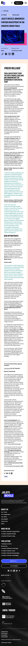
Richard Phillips (14, 303)
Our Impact (4, 519)
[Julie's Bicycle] (3, 3)
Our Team (4, 512)
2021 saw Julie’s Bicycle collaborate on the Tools (14, 153)
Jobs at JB (4, 521)
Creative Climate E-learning (9, 548)
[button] (12, 3)
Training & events (6, 544)
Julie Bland (7, 368)
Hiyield (9, 642)
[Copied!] (2, 54)
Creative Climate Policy (8, 536)
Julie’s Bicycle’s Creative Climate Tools (13, 99)
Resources (4, 546)
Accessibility (4, 635)
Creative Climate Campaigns (10, 555)
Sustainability (4, 636)
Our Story (4, 517)
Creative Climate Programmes (10, 531)
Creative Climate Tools (8, 551)
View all (5, 11)
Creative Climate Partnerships (10, 553)
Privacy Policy (4, 633)
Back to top (5, 575)
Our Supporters (5, 514)
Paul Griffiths (12, 329)
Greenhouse (4, 642)
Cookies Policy (4, 631)
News (2, 524)
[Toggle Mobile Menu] (26, 3)
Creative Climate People (8, 534)
